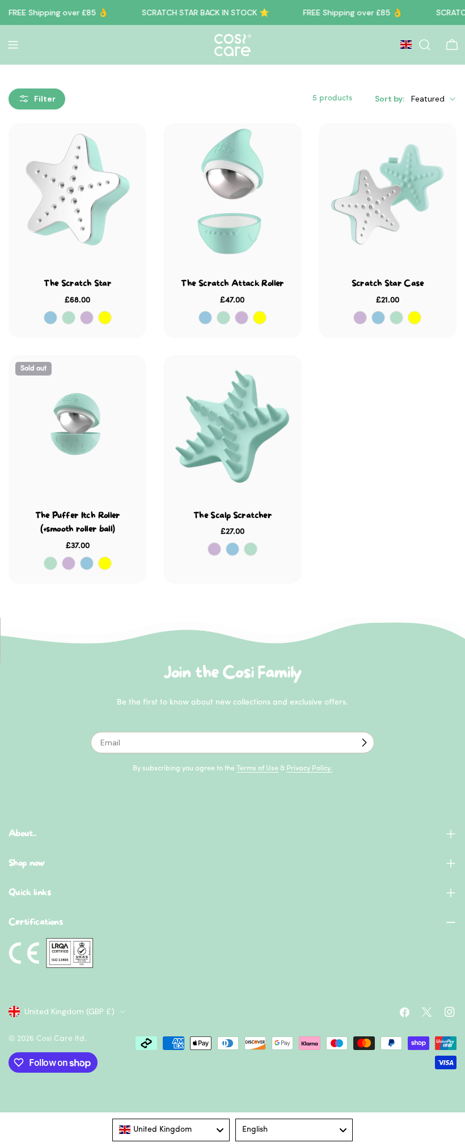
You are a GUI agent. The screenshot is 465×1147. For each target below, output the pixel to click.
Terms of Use (257, 768)
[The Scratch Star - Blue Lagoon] (50, 317)
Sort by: (389, 99)
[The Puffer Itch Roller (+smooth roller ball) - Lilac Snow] (68, 563)
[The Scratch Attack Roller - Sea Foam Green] (223, 317)
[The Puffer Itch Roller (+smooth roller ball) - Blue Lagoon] (87, 563)
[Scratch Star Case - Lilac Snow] (360, 317)
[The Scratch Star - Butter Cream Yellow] (105, 317)
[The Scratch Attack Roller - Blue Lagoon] (205, 317)
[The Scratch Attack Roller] (232, 192)
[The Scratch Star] (77, 192)
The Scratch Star (77, 284)
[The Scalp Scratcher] (232, 424)
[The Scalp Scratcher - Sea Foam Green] (250, 549)
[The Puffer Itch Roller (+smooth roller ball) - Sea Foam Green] (50, 563)
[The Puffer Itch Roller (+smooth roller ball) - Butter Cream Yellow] (105, 563)
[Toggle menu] (13, 44)
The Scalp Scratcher (232, 516)
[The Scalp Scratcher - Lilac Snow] (214, 549)
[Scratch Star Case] (387, 192)
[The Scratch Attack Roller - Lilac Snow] (241, 317)
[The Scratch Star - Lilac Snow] (87, 317)
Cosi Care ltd (60, 1039)
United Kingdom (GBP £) (69, 1011)
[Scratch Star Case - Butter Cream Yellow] (414, 317)
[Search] (424, 44)
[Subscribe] (364, 742)
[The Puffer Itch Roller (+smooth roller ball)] (77, 424)
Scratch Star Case (388, 284)
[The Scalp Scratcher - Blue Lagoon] (232, 549)
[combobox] (171, 1130)
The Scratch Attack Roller (232, 284)
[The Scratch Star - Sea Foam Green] (68, 317)
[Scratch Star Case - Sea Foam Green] (396, 317)
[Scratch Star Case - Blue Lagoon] (378, 317)
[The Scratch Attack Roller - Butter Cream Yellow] (260, 317)
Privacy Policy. (309, 768)
